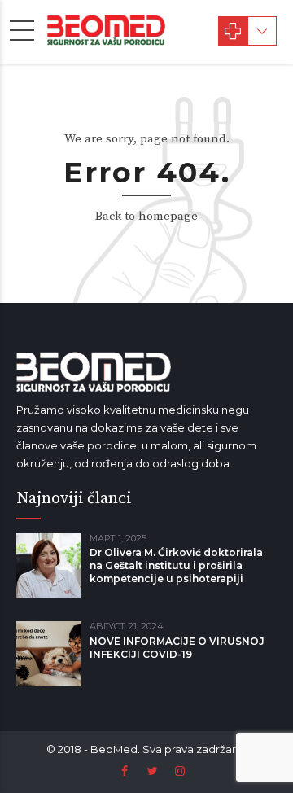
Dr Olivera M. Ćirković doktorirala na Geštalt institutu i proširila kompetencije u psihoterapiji (176, 565)
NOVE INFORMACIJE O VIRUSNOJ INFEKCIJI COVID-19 (177, 647)
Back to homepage (146, 216)
